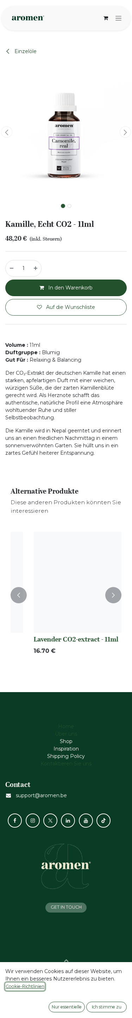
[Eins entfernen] (11, 268)
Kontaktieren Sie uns (66, 763)
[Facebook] (15, 820)
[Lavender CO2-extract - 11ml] (66, 582)
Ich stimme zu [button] (106, 1007)
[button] (6, 132)
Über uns (66, 734)
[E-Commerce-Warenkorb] (105, 18)
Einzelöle (25, 51)
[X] (50, 820)
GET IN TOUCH (66, 907)
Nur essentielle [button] (67, 1007)
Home (66, 726)
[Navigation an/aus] (118, 18)
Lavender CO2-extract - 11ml (58, 639)
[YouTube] (86, 820)
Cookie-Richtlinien (25, 986)
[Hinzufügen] (36, 268)
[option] (66, 595)
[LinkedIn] (68, 820)
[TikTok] (103, 820)
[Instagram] (33, 820)
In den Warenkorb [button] (70, 287)
